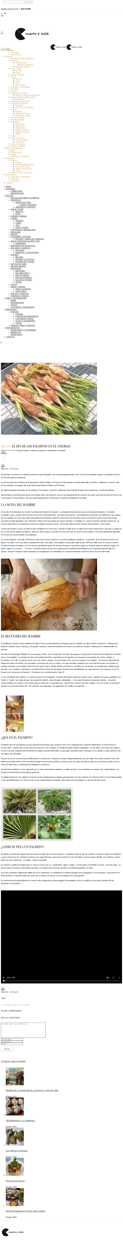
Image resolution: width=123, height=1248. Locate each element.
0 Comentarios (61, 450)
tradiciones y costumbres (21, 1005)
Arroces (18, 71)
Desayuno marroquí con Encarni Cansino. (26, 1211)
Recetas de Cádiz (18, 117)
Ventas (13, 154)
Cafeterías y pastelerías (20, 156)
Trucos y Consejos (18, 144)
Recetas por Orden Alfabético (22, 58)
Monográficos (11, 174)
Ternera (18, 79)
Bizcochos (19, 124)
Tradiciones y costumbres (21, 176)
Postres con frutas (22, 113)
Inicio (8, 48)
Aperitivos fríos (21, 62)
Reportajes (10, 158)
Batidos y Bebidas (18, 75)
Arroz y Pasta (16, 68)
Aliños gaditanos (26, 64)
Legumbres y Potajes (19, 93)
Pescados (19, 105)
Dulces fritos (20, 128)
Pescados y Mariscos (19, 103)
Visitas (18, 170)
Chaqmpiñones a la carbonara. (20, 1121)
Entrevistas (15, 181)
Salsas (13, 136)
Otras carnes (20, 85)
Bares (13, 150)
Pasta (17, 73)
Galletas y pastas (22, 132)
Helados (18, 111)
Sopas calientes (21, 140)
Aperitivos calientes (23, 66)
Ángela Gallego (52, 450)
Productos (15, 179)
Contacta (9, 183)
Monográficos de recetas (20, 101)
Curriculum (15, 52)
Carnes (13, 77)
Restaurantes (16, 152)
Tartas (17, 134)
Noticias (14, 160)
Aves (17, 83)
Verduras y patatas (18, 146)
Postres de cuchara (23, 115)
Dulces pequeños (22, 130)
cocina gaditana (6, 1005)
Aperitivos (14, 60)
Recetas (9, 56)
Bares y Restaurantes (14, 148)
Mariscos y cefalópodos (24, 107)
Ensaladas (15, 89)
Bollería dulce (20, 126)
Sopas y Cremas (17, 138)
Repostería (15, 121)
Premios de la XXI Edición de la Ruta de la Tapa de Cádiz (32, 1090)
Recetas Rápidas (17, 119)
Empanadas (20, 99)
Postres (14, 109)
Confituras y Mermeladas (20, 87)
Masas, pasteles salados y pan (23, 97)
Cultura (18, 162)
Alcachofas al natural (17, 1151)
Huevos (14, 91)
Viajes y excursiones (23, 168)
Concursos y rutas (22, 166)
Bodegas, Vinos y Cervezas (22, 172)
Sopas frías (19, 142)
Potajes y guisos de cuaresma (27, 95)
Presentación (16, 54)
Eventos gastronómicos (24, 164)
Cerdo (17, 81)
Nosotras (9, 50)
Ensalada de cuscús (15, 1181)
